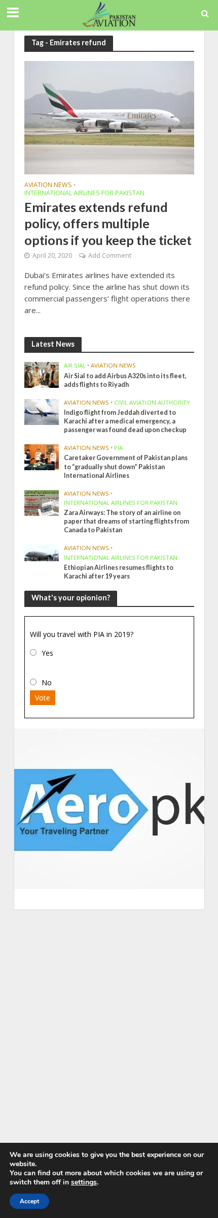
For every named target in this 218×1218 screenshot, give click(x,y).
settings (84, 1182)
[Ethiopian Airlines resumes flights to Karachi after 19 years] (41, 552)
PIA (118, 447)
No (47, 682)
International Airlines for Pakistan (84, 193)
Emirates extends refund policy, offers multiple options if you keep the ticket (108, 223)
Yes (47, 653)
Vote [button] (42, 698)
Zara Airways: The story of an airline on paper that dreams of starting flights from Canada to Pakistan (126, 521)
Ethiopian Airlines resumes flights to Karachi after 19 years (118, 572)
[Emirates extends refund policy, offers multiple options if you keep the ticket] (109, 116)
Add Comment (109, 255)
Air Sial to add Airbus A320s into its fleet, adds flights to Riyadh (125, 380)
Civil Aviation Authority (152, 402)
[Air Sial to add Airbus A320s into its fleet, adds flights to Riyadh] (41, 374)
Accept (29, 1201)
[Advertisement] (109, 1029)
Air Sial (75, 365)
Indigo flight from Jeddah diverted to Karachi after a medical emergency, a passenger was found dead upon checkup (125, 421)
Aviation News (48, 185)
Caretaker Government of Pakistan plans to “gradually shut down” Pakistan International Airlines (126, 466)
